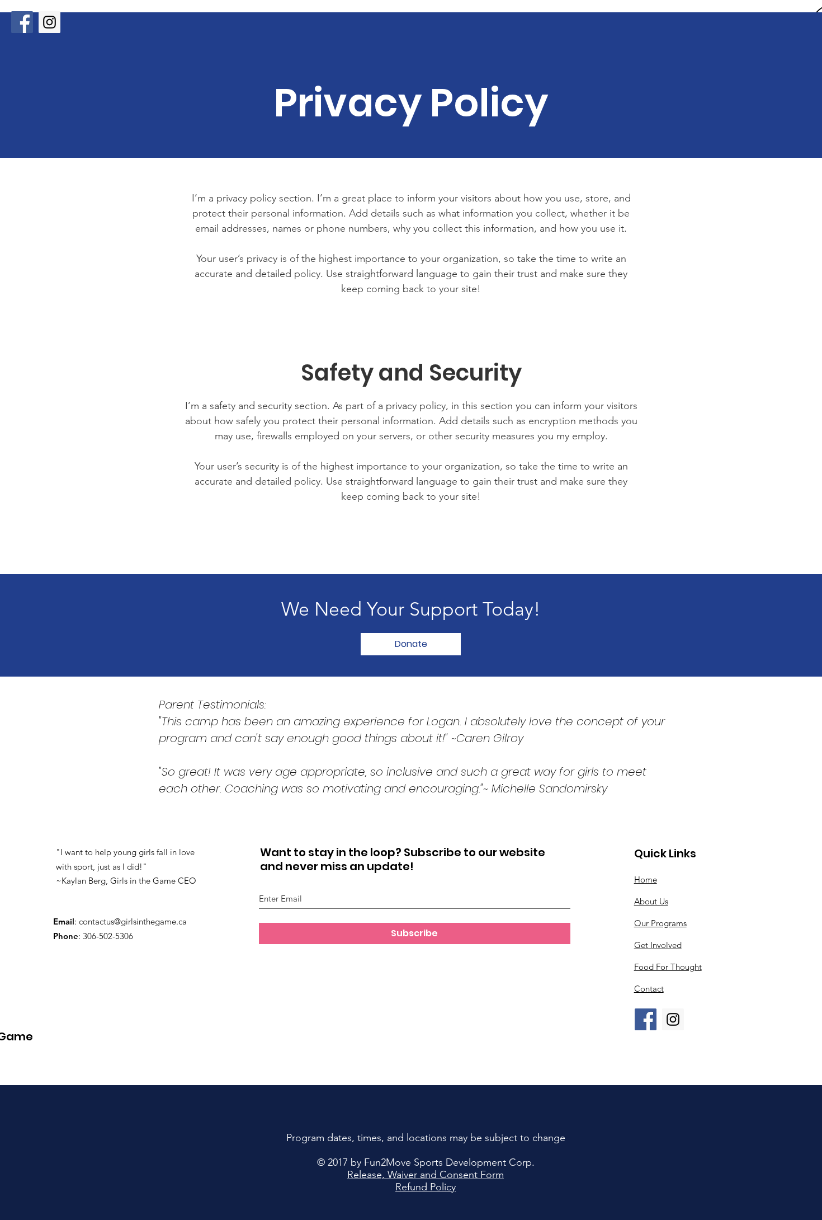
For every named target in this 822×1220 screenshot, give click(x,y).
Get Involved (658, 945)
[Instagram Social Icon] (49, 22)
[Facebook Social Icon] (22, 22)
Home (645, 879)
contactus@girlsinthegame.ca (133, 921)
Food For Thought (668, 966)
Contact (649, 988)
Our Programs (660, 923)
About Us (651, 901)
